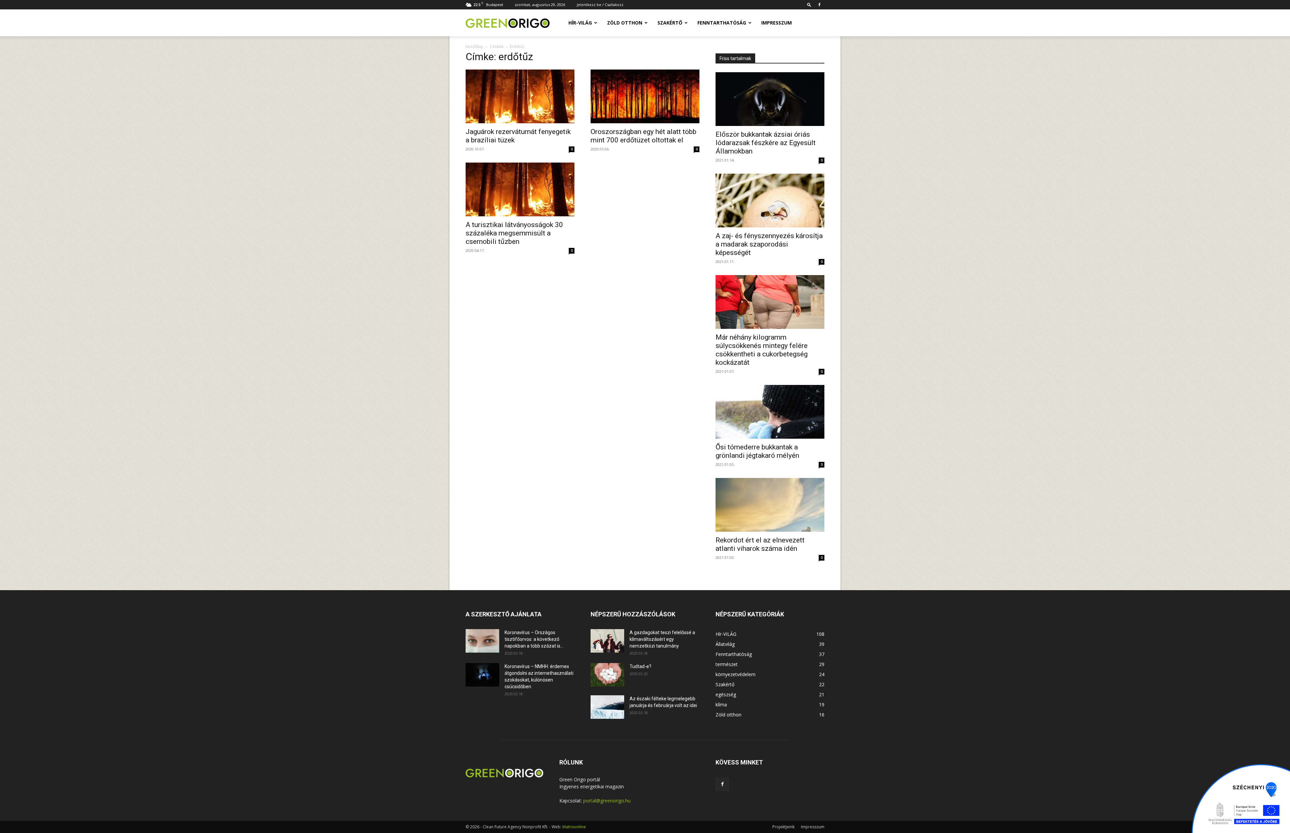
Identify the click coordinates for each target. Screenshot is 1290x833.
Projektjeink (783, 827)
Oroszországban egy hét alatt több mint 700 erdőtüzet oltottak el (643, 136)
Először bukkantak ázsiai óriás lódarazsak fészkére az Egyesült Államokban (766, 142)
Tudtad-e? (640, 666)
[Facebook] (819, 4)
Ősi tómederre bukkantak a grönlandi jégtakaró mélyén (757, 451)
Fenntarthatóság (721, 22)
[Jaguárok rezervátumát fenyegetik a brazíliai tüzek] (520, 96)
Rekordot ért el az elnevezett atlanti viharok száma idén (760, 544)
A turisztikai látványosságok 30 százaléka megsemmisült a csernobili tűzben (514, 233)
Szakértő (669, 22)
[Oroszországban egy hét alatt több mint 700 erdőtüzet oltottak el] (645, 96)
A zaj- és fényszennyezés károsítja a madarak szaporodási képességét (769, 244)
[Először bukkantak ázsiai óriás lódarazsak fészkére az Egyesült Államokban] (770, 99)
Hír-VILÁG (580, 22)
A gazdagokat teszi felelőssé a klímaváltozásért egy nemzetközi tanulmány (662, 639)
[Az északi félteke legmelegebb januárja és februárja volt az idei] (607, 707)
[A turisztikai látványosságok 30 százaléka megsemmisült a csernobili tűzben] (520, 189)
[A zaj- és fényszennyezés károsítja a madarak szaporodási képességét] (770, 200)
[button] (809, 4)
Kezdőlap (474, 46)
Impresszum (776, 22)
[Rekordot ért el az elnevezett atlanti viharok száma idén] (770, 505)
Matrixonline (574, 827)
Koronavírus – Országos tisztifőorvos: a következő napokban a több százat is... (534, 639)
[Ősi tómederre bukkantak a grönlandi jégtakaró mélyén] (770, 412)
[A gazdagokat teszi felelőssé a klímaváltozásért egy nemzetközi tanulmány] (607, 641)
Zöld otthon (624, 22)
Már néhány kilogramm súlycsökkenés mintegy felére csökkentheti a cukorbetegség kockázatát (762, 349)
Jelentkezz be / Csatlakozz (600, 4)
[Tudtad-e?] (607, 675)
